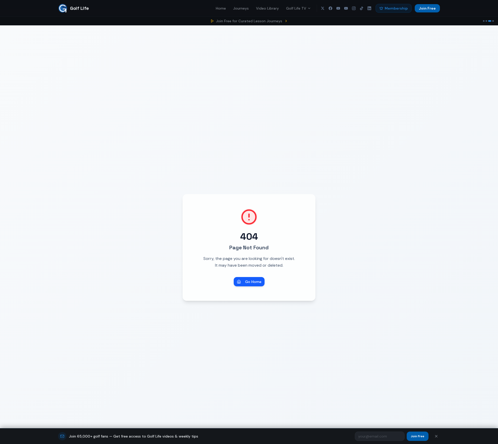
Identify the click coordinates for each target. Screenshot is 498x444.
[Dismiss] (436, 436)
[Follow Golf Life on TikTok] (361, 8)
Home (221, 8)
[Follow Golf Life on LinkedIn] (369, 8)
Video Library (267, 8)
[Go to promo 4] (492, 21)
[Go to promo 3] (489, 21)
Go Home (253, 281)
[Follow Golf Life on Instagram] (353, 8)
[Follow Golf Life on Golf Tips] (346, 8)
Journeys (241, 8)
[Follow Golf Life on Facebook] (330, 8)
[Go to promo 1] (484, 21)
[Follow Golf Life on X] (322, 8)
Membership (396, 8)
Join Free (427, 8)
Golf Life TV (296, 8)
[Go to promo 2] (486, 21)
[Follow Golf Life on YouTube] (338, 8)
